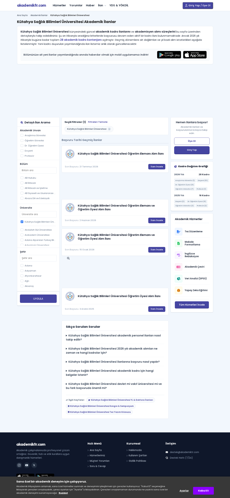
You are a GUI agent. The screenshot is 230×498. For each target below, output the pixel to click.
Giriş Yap (192, 150)
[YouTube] (27, 465)
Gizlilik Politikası (137, 461)
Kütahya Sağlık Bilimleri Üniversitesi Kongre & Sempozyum (102, 406)
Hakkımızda (135, 450)
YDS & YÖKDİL (119, 5)
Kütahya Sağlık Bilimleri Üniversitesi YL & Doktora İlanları (122, 399)
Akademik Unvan (30, 130)
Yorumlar (76, 5)
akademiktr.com (31, 5)
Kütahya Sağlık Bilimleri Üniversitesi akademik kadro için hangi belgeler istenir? (110, 373)
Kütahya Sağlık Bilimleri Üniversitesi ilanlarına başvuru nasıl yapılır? (114, 362)
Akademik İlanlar (38, 15)
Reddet (63, 493)
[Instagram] (19, 465)
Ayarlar (184, 490)
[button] (109, 129)
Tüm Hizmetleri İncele (192, 304)
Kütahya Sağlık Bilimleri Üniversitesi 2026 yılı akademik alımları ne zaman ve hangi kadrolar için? (112, 350)
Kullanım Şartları (138, 455)
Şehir (23, 251)
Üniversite (26, 207)
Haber (90, 5)
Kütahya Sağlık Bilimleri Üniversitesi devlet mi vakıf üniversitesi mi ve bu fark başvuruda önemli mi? (114, 386)
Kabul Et (203, 490)
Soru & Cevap (98, 466)
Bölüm (24, 164)
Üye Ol (192, 141)
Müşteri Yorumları (99, 461)
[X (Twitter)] (34, 465)
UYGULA (38, 298)
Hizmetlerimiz (97, 455)
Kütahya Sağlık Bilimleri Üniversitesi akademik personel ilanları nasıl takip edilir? (113, 337)
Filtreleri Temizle (97, 122)
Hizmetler (59, 5)
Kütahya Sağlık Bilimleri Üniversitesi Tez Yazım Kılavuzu (100, 412)
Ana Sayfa (22, 15)
